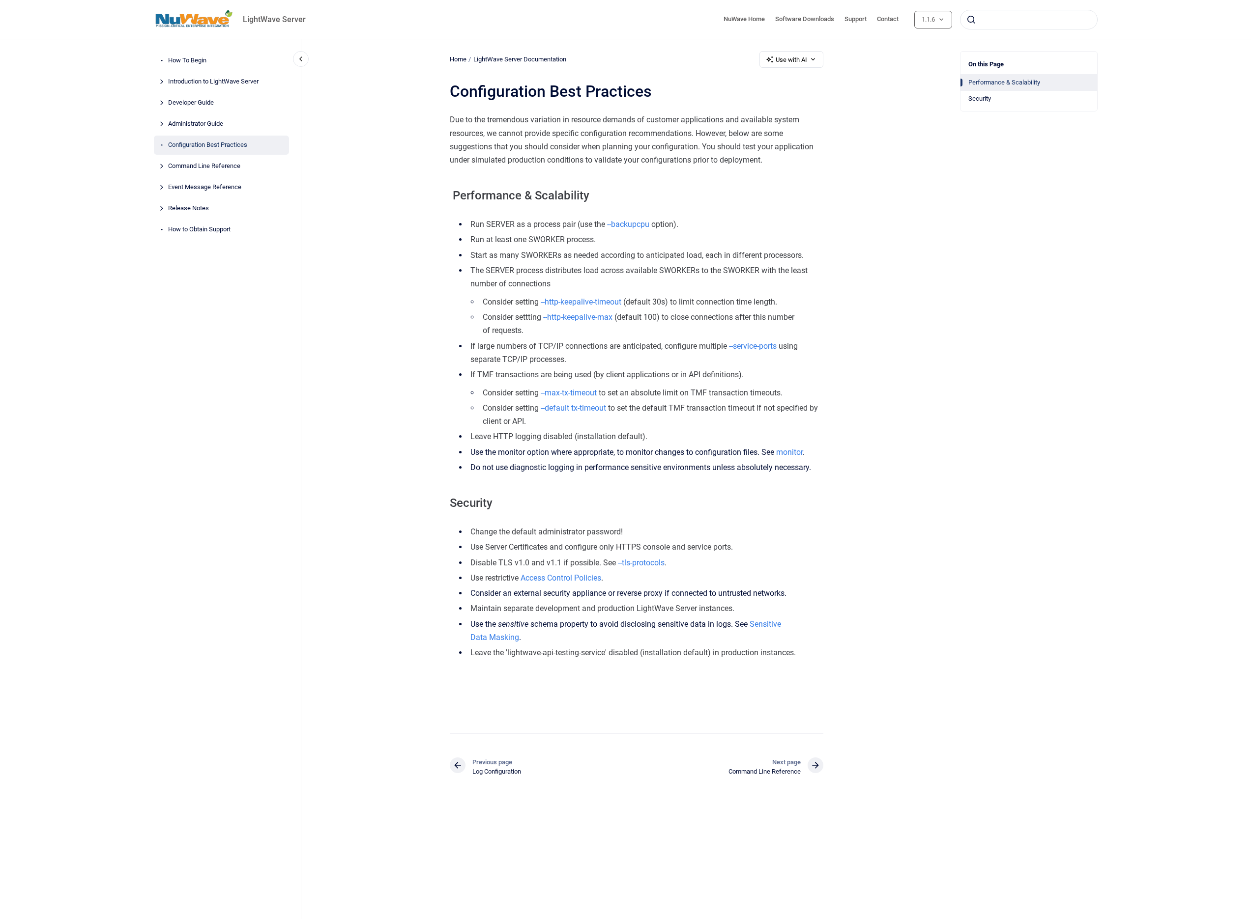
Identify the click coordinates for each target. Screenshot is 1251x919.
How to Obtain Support (199, 229)
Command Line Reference (204, 166)
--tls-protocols (641, 562)
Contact (888, 19)
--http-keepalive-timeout (581, 301)
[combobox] (1028, 19)
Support (855, 19)
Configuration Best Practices (207, 145)
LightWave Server (274, 19)
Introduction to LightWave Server (213, 81)
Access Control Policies (561, 578)
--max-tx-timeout (569, 392)
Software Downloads (804, 19)
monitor (789, 452)
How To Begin (187, 60)
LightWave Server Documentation (519, 59)
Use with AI (791, 59)
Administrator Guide (195, 124)
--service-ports (753, 346)
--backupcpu (628, 224)
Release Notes (188, 208)
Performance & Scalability (1004, 82)
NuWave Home (744, 19)
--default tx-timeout (573, 408)
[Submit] (971, 20)
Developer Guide (191, 103)
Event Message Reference (204, 187)
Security (979, 98)
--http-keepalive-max (577, 317)
